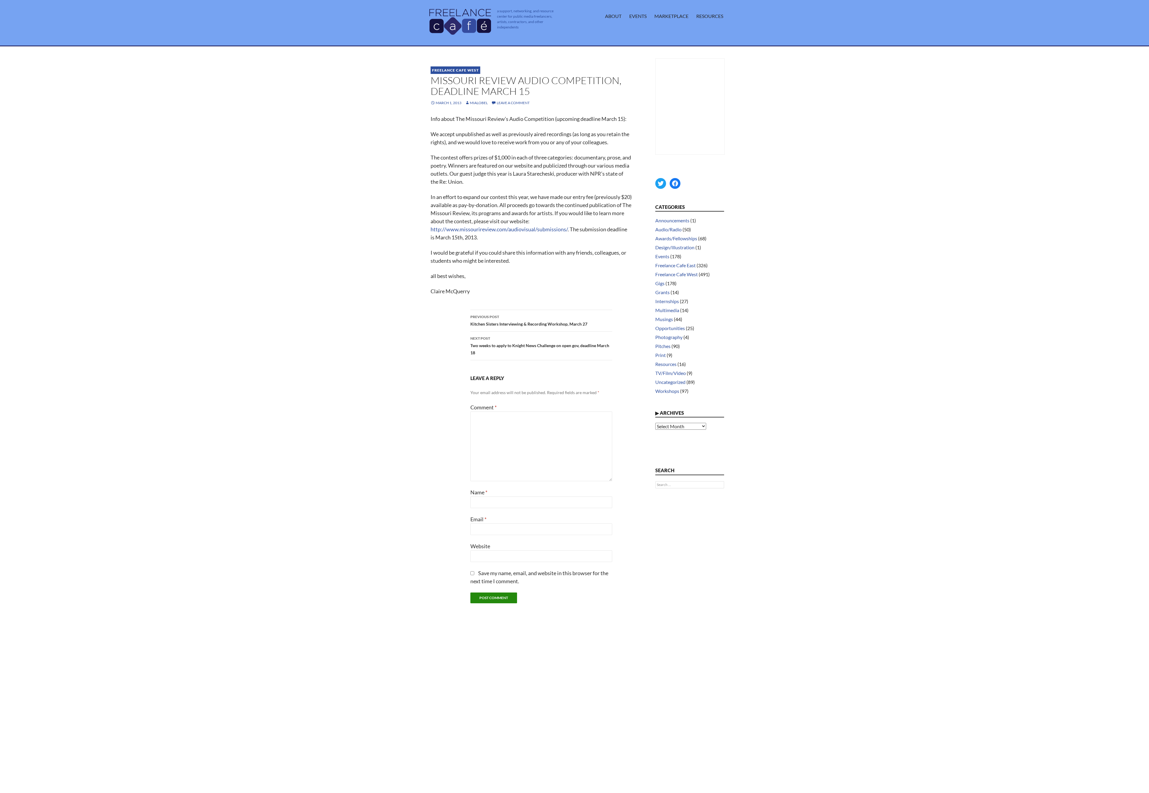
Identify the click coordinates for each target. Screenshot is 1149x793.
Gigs (660, 283)
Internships (667, 301)
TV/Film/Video (670, 373)
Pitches (663, 346)
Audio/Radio (668, 229)
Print (660, 355)
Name (478, 492)
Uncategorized (670, 382)
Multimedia (667, 310)
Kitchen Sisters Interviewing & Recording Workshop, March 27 (528, 320)
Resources (709, 16)
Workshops (667, 391)
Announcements (672, 220)
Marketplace (671, 16)
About (613, 16)
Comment (483, 407)
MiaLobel (479, 103)
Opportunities (670, 328)
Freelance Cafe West (455, 70)
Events (638, 16)
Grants (662, 292)
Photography (669, 337)
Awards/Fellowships (676, 238)
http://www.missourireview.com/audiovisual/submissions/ (499, 229)
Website (480, 546)
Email (478, 519)
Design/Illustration (674, 247)
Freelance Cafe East (675, 265)
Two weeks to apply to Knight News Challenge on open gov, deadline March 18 (539, 345)
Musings (664, 319)
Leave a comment (513, 103)
